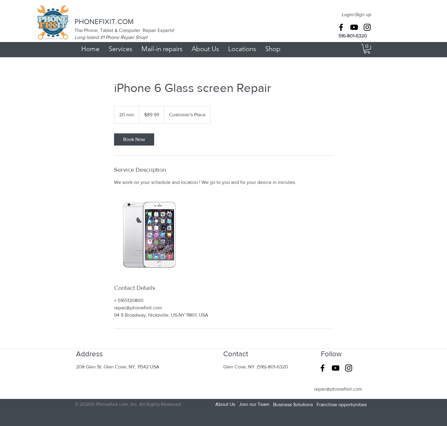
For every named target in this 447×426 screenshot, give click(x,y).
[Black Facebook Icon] (341, 27)
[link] (134, 139)
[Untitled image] (149, 234)
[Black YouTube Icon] (354, 27)
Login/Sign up (356, 14)
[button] (367, 49)
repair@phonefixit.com (338, 389)
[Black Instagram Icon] (367, 27)
